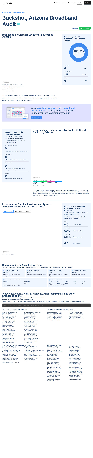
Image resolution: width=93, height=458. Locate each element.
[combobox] (46, 305)
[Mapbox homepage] (6, 82)
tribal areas (32, 298)
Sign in (79, 2)
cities (19, 298)
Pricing (64, 2)
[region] (31, 61)
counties (23, 298)
